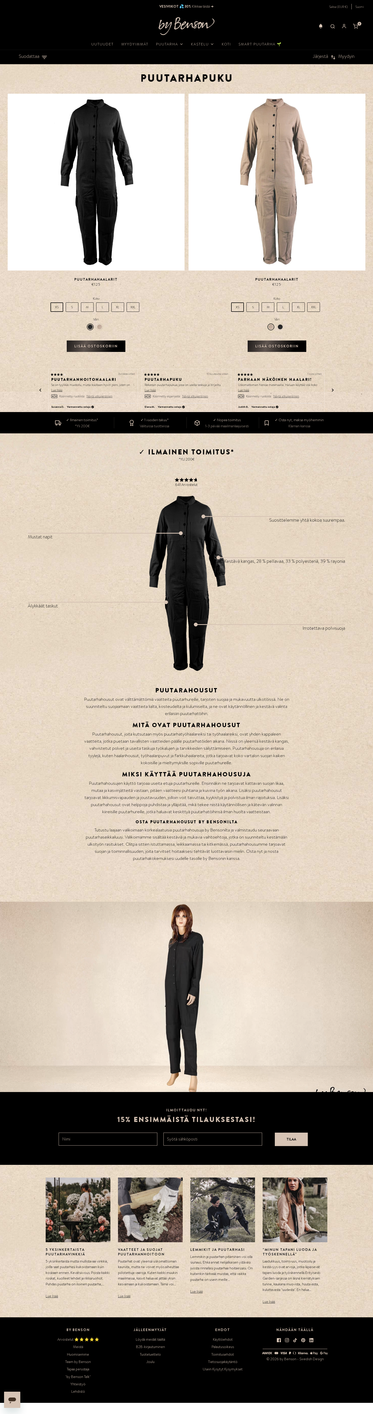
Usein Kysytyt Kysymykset (223, 1369)
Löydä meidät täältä (150, 1339)
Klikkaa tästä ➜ (202, 6)
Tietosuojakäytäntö (223, 1361)
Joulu (150, 1361)
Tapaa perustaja (78, 1369)
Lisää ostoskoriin (96, 346)
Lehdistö (78, 1391)
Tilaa (291, 1139)
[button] (320, 26)
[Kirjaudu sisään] (344, 26)
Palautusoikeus (223, 1346)
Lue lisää (52, 1296)
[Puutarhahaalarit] (96, 182)
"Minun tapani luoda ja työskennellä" (290, 1252)
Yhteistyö (78, 1384)
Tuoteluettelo (150, 1354)
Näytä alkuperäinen (99, 396)
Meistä (78, 1346)
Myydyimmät (134, 44)
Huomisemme (78, 1354)
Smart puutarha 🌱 (260, 44)
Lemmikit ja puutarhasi (217, 1249)
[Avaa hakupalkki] (332, 26)
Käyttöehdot (223, 1339)
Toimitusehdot (222, 1354)
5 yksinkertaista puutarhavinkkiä (65, 1252)
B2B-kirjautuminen (150, 1346)
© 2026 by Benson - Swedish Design (295, 1358)
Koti (226, 44)
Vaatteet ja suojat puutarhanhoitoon (141, 1252)
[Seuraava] (333, 390)
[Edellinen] (40, 390)
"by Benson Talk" (78, 1376)
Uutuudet (102, 44)
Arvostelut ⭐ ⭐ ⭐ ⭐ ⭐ (78, 1339)
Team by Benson (78, 1361)
